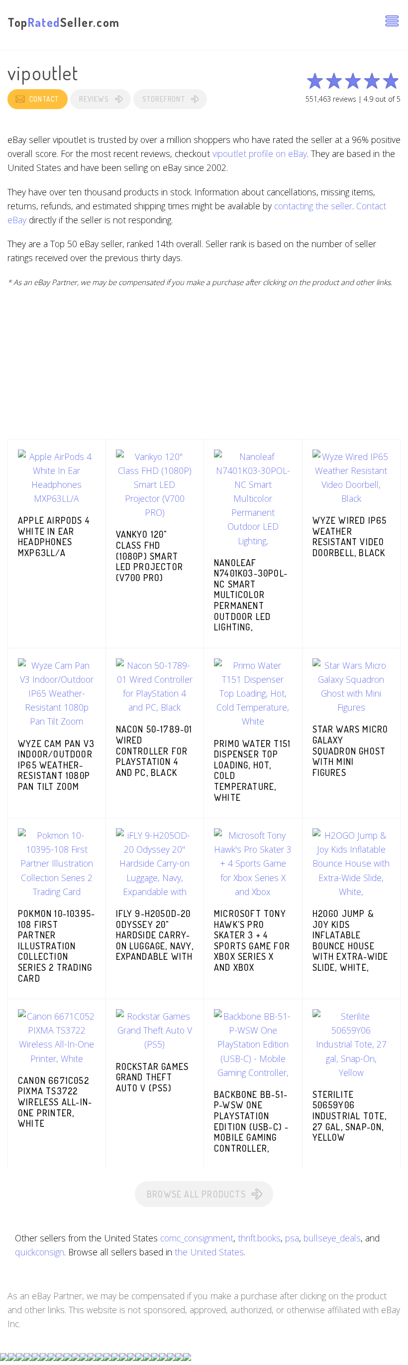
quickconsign (39, 1252)
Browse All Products (196, 1194)
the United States (209, 1252)
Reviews (93, 99)
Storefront (163, 99)
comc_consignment (196, 1238)
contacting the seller (313, 206)
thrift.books (259, 1238)
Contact (44, 99)
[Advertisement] (204, 369)
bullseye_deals (332, 1238)
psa (292, 1238)
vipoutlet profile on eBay (259, 153)
